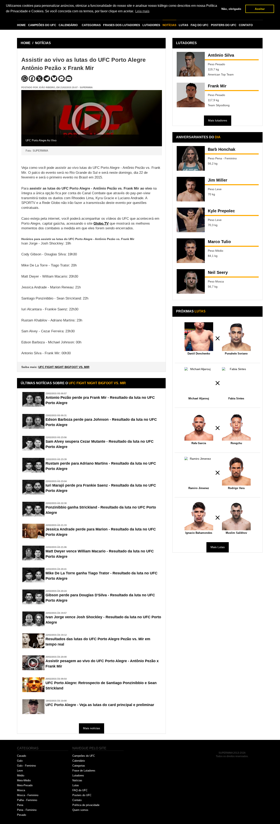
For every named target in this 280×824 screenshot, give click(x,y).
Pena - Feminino (26, 809)
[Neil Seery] (191, 281)
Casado (21, 755)
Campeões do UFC (83, 755)
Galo (20, 760)
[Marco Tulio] (191, 250)
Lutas (75, 785)
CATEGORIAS (91, 25)
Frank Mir (217, 86)
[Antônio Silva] (191, 64)
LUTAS (183, 25)
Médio (20, 775)
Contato (77, 800)
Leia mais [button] (142, 11)
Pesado (21, 814)
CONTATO (246, 25)
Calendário (78, 760)
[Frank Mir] (191, 95)
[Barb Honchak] (191, 158)
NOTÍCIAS (169, 25)
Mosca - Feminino (27, 795)
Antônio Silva (221, 55)
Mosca (21, 790)
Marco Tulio (219, 241)
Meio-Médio (24, 780)
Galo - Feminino (26, 765)
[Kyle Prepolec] (191, 220)
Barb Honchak (221, 149)
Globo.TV (101, 223)
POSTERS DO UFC (223, 25)
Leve (20, 770)
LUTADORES (151, 25)
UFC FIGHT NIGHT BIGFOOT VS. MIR (63, 367)
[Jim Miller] (191, 189)
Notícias (77, 780)
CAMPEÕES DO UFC (42, 25)
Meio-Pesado (25, 785)
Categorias (78, 765)
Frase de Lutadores (83, 770)
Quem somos (80, 809)
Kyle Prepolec (221, 211)
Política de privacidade (85, 805)
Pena (20, 805)
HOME (21, 25)
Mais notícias (91, 728)
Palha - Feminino (27, 800)
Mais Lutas (218, 547)
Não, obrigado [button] (231, 8)
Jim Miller (217, 180)
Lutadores (78, 775)
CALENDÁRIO (68, 25)
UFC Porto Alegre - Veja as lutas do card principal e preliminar (100, 705)
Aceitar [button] (260, 8)
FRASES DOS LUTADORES (121, 25)
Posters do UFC (81, 795)
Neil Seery (218, 272)
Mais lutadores (217, 120)
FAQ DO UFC (199, 25)
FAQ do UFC (80, 790)
